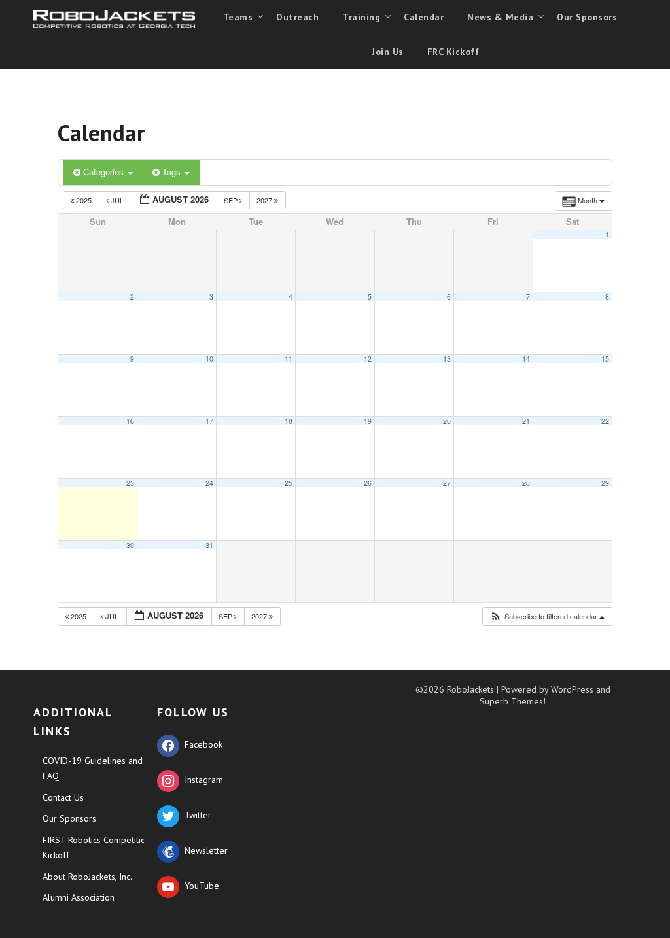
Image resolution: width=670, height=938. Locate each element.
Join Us (388, 52)
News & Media (500, 17)
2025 (84, 200)
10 (209, 359)
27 (447, 483)
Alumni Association (79, 897)
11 (288, 359)
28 (526, 483)
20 (447, 421)
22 (605, 421)
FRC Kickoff (453, 52)
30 (130, 545)
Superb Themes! (513, 701)
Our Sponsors (587, 17)
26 (368, 483)
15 (605, 359)
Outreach (297, 17)
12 (368, 359)
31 (209, 545)
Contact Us (63, 797)
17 (209, 421)
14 (526, 359)
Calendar (424, 17)
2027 (265, 200)
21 (526, 421)
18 (288, 421)
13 (447, 359)
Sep (231, 200)
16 (130, 421)
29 (605, 483)
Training (361, 17)
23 (130, 483)
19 (368, 421)
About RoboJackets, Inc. (87, 876)
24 (209, 483)
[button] (547, 616)
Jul (117, 200)
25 (288, 483)
